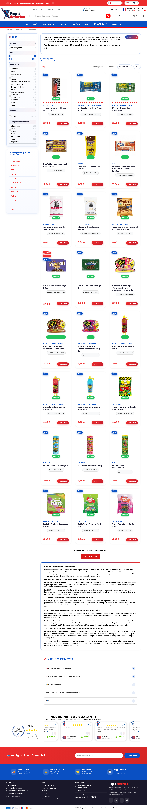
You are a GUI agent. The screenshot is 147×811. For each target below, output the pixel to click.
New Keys (119, 808)
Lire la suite (132, 37)
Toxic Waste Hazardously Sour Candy (124, 408)
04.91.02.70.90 (82, 791)
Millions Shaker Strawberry (90, 466)
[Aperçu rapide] (58, 101)
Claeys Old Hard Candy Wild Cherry (54, 228)
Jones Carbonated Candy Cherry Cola (55, 109)
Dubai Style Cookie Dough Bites (89, 287)
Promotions (12, 783)
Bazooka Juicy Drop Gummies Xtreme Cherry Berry (89, 348)
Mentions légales (14, 796)
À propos (33, 9)
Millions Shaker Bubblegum (55, 466)
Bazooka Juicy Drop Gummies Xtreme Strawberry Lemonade (122, 288)
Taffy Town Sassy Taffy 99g (123, 525)
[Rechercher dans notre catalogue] (108, 16)
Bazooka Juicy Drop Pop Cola (123, 347)
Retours (44, 791)
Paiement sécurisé (49, 788)
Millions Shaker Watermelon (119, 467)
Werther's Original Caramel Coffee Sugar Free (125, 228)
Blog (41, 9)
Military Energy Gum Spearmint (121, 109)
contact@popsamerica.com (88, 794)
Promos (50, 9)
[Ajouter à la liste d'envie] (53, 101)
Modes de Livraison (49, 785)
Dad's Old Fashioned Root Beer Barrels (55, 165)
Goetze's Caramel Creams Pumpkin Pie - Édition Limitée (124, 168)
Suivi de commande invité (51, 799)
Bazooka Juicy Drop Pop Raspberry (89, 408)
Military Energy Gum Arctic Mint (90, 109)
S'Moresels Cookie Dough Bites (54, 287)
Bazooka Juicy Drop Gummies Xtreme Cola (53, 347)
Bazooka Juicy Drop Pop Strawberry (54, 408)
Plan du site (46, 796)
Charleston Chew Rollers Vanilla (89, 167)
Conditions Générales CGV (18, 791)
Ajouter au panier (63, 123)
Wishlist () (133, 3)
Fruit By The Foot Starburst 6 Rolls (55, 525)
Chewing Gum (48, 59)
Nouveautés (12, 785)
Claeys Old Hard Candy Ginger (88, 228)
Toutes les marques (15, 788)
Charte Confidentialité (16, 794)
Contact (59, 9)
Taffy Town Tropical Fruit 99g (89, 525)
